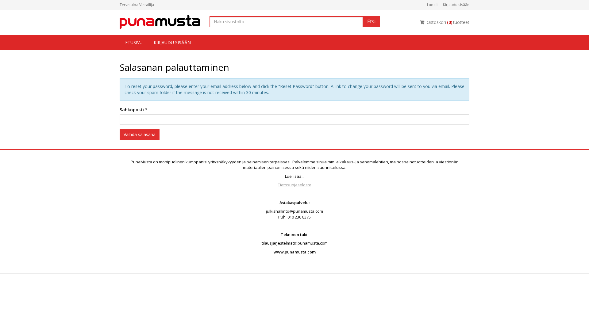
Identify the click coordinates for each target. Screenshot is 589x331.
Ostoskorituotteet (448, 22)
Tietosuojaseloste (294, 185)
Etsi (371, 21)
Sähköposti (132, 109)
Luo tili (432, 4)
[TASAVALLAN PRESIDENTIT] (160, 21)
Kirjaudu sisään (456, 4)
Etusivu (134, 42)
